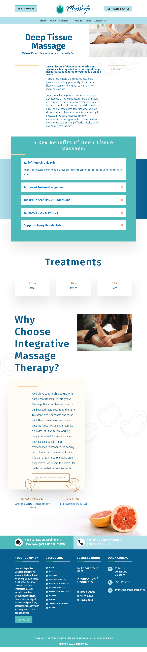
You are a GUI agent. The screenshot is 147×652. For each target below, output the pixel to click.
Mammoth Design (78, 644)
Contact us (24, 619)
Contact (53, 600)
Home (43, 21)
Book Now (117, 69)
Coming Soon (86, 600)
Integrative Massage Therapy (71, 638)
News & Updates (87, 592)
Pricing (78, 21)
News (88, 21)
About (53, 21)
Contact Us (100, 21)
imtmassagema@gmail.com (73, 503)
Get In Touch (26, 8)
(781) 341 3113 (122, 581)
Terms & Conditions (58, 604)
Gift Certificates (118, 8)
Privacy (53, 608)
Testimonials (86, 596)
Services (63, 21)
